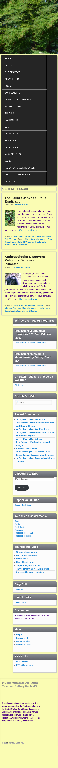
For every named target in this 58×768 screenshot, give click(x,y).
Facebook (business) (24, 536)
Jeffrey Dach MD (24, 419)
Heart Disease (13, 134)
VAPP (15, 245)
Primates (23, 305)
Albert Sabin (30, 239)
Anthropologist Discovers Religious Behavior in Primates (25, 260)
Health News (22, 559)
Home (8, 58)
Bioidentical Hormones (18, 99)
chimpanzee (41, 239)
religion (31, 305)
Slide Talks (11, 140)
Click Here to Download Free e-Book (31, 343)
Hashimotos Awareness (27, 555)
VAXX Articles (13, 154)
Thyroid (9, 113)
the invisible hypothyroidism (30, 572)
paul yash (32, 242)
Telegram (19, 530)
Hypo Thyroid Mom (25, 562)
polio (48, 236)
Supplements (12, 93)
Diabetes (10, 181)
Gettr (17, 521)
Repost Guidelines (23, 505)
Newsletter (12, 79)
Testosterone (13, 106)
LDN (7, 127)
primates (16, 311)
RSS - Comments (24, 665)
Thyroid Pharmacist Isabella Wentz (33, 569)
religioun (39, 305)
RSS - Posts (22, 662)
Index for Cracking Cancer (20, 168)
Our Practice (12, 72)
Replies (23, 245)
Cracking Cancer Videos (19, 175)
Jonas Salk (17, 242)
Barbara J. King (19, 308)
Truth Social (20, 527)
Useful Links (20, 602)
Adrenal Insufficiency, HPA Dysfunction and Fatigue (33, 442)
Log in (19, 634)
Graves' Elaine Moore (26, 552)
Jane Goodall (18, 236)
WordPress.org (23, 644)
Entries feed (22, 638)
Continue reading (28, 230)
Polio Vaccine (10, 239)
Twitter (18, 524)
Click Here (19, 385)
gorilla (15, 305)
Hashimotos (12, 120)
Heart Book (11, 147)
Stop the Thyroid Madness (28, 565)
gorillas (42, 308)
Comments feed (23, 641)
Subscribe (21, 487)
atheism (8, 308)
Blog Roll (19, 589)
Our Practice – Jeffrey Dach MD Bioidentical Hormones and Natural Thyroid (35, 422)
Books (8, 86)
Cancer (9, 161)
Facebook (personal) (24, 533)
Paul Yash (41, 236)
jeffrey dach (30, 236)
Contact (9, 65)
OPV (25, 242)
